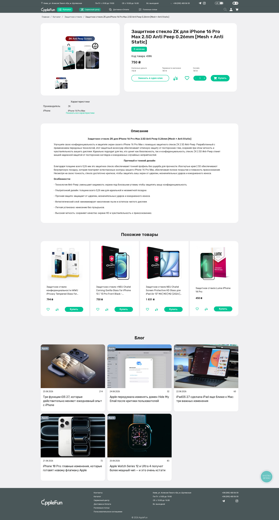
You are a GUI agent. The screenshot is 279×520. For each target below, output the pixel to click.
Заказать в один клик (150, 78)
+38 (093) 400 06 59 (230, 493)
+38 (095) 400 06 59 (230, 496)
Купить (222, 78)
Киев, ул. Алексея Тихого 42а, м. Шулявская (63, 3)
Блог (140, 338)
